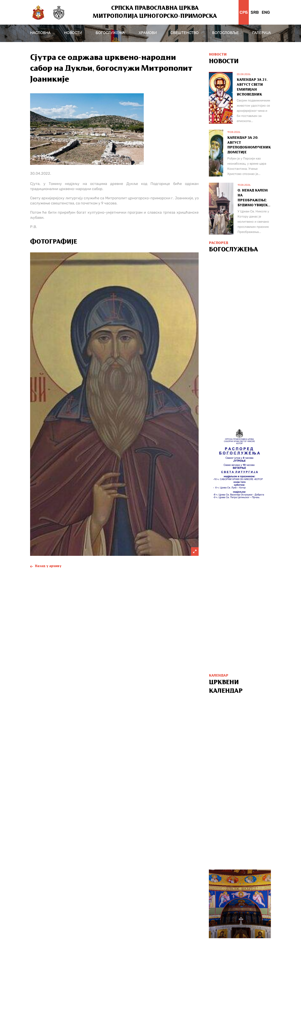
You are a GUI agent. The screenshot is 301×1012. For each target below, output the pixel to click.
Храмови (148, 33)
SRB (255, 12)
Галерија (261, 33)
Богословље (225, 33)
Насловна (40, 33)
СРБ (244, 12)
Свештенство (184, 33)
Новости (73, 33)
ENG (266, 12)
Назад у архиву (48, 566)
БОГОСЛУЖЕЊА (110, 33)
